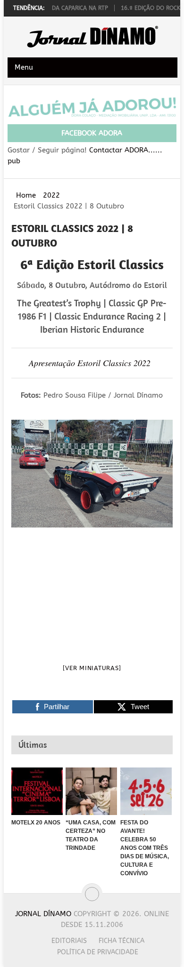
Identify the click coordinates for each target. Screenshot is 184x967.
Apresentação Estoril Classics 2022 (90, 362)
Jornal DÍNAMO (43, 914)
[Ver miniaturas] (92, 667)
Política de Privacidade (97, 952)
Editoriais (69, 941)
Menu (24, 67)
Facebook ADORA (91, 133)
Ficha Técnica (121, 941)
